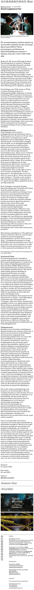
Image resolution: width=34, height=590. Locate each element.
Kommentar (5, 483)
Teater (14, 483)
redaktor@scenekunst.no (16, 567)
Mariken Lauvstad (6, 6)
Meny (30, 2)
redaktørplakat (23, 544)
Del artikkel (7, 489)
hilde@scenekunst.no (15, 573)
